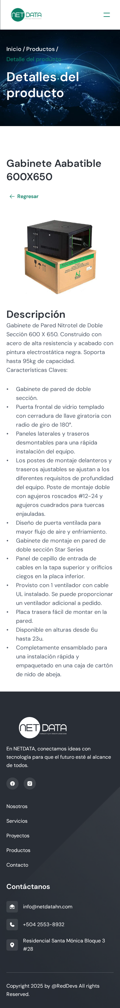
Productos (40, 49)
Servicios (17, 821)
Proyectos (17, 835)
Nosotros (17, 806)
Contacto (17, 865)
